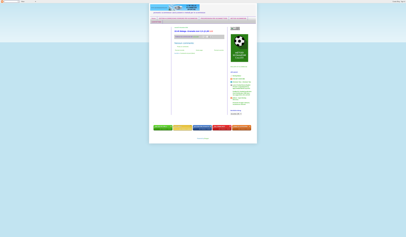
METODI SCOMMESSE (238, 18)
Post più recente (179, 50)
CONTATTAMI (156, 22)
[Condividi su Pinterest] (211, 37)
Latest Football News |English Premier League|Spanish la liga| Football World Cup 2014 (241, 86)
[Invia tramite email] (203, 37)
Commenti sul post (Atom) (187, 53)
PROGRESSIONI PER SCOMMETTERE (214, 18)
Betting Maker (237, 76)
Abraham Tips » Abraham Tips (242, 82)
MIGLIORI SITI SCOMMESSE (238, 67)
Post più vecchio (219, 50)
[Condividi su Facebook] (209, 37)
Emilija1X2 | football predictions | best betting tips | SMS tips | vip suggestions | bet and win (242, 93)
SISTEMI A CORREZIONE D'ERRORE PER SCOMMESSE (178, 18)
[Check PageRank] (235, 29)
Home (154, 18)
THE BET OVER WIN (239, 79)
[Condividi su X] (207, 37)
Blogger (206, 138)
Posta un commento (183, 46)
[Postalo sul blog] (205, 37)
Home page (199, 50)
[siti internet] (202, 130)
